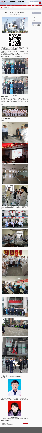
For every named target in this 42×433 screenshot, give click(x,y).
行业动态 (15, 5)
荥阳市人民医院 (6, 423)
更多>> (39, 12)
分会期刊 (39, 5)
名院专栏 (31, 5)
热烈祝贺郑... (34, 17)
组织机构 (23, 5)
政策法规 (35, 5)
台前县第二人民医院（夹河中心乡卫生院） (9, 424)
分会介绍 (7, 5)
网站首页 (3, 5)
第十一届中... (34, 20)
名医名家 (27, 5)
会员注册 (19, 5)
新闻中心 (11, 5)
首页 (2, 7)
